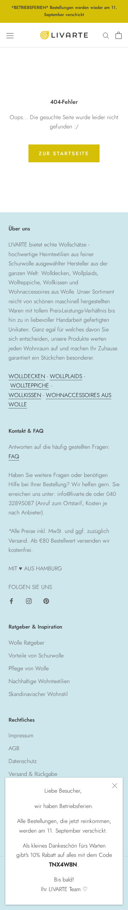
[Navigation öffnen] (10, 35)
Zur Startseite (64, 153)
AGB (14, 748)
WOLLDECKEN (27, 376)
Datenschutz (23, 761)
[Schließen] (114, 785)
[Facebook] (11, 600)
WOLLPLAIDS (66, 376)
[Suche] (106, 35)
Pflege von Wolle (29, 668)
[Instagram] (29, 600)
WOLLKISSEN (25, 395)
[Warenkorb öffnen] (119, 35)
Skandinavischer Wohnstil (38, 694)
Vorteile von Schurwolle (36, 655)
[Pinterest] (46, 600)
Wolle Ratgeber (26, 643)
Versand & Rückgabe (33, 774)
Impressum (21, 735)
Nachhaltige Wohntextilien (39, 681)
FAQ (14, 456)
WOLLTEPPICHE (29, 385)
